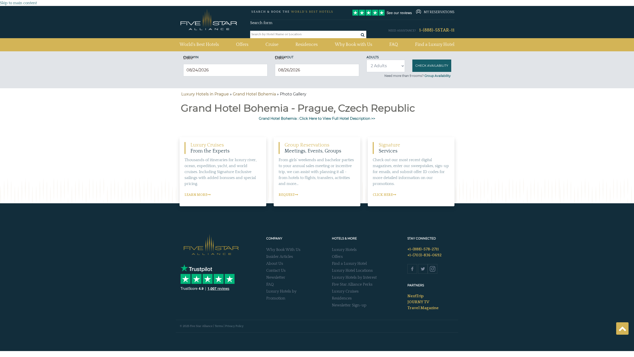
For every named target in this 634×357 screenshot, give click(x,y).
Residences (306, 44)
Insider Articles (279, 256)
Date (189, 58)
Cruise (271, 44)
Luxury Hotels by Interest (354, 277)
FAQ (393, 44)
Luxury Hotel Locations (352, 270)
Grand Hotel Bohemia (254, 94)
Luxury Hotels (344, 249)
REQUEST (287, 195)
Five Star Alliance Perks (352, 284)
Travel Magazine (423, 308)
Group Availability (437, 76)
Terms (219, 326)
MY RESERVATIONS (439, 12)
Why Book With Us (283, 249)
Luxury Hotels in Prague (205, 94)
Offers (242, 44)
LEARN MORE (196, 195)
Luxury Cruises (345, 291)
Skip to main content (18, 3)
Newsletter (275, 277)
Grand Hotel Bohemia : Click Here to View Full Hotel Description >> (317, 118)
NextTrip (415, 296)
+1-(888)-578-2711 (423, 249)
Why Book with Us (353, 44)
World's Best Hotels (199, 44)
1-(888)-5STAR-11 (436, 30)
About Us (274, 263)
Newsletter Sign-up (349, 305)
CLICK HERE (383, 195)
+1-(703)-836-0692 (424, 255)
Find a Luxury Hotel (434, 44)
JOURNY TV (418, 302)
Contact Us (276, 270)
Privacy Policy (234, 326)
